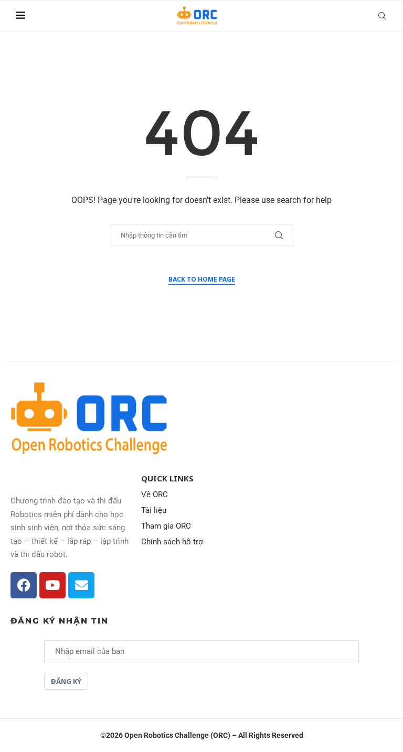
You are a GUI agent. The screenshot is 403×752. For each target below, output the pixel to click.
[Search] (382, 16)
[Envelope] (81, 585)
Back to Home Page (201, 279)
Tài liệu (153, 510)
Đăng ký (66, 681)
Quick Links (167, 478)
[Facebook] (23, 585)
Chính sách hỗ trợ (172, 542)
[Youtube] (52, 585)
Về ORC (154, 495)
